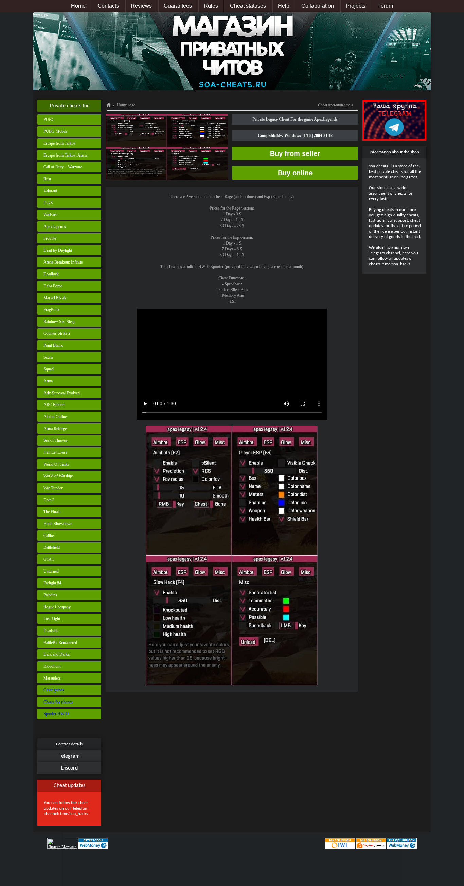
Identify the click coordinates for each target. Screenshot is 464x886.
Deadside (50, 630)
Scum (48, 357)
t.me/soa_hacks (74, 814)
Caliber (49, 535)
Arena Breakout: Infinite (63, 262)
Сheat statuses (248, 6)
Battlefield (51, 547)
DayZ (48, 202)
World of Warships (58, 476)
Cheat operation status (335, 105)
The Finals (51, 511)
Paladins (50, 595)
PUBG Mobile (55, 131)
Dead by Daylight (57, 250)
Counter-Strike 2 (56, 333)
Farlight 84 (52, 583)
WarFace (50, 214)
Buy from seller (295, 153)
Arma (48, 381)
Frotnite (49, 238)
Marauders (52, 678)
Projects (355, 6)
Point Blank (53, 345)
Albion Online (55, 416)
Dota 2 (48, 500)
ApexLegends (54, 226)
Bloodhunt (51, 666)
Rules (211, 6)
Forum (385, 6)
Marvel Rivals (54, 297)
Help (283, 6)
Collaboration (317, 6)
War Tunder (53, 488)
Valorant (50, 190)
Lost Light (51, 618)
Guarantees (178, 6)
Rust (47, 179)
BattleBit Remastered (60, 642)
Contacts (108, 6)
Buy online (295, 173)
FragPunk (51, 309)
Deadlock (51, 274)
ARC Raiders (54, 404)
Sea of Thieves (55, 440)
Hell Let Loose (55, 452)
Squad (48, 369)
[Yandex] (371, 843)
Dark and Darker (57, 654)
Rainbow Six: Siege (59, 321)
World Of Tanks (56, 464)
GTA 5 (48, 559)
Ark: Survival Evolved (61, 393)
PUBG (49, 119)
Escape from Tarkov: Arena (65, 155)
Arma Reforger (55, 428)
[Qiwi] (339, 843)
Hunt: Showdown (57, 523)
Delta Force (52, 286)
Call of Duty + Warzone (62, 167)
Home (78, 6)
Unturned (51, 571)
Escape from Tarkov (59, 143)
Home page (126, 105)
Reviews (141, 6)
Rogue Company (57, 606)
